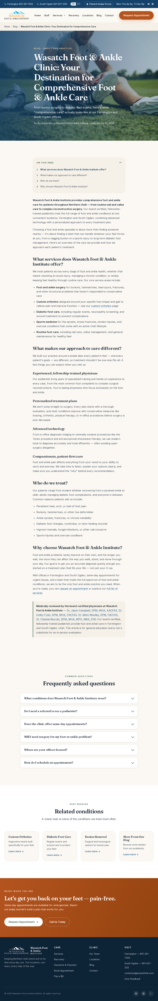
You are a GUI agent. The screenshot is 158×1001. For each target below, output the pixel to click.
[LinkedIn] (153, 4)
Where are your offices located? (45, 750)
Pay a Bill (58, 976)
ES (78, 4)
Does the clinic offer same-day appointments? (55, 724)
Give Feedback (132, 979)
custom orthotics (101, 305)
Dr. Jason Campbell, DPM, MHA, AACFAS (92, 610)
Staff (46, 15)
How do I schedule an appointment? (48, 762)
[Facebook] (149, 4)
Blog (99, 15)
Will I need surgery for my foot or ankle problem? (58, 737)
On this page (45, 163)
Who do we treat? (49, 180)
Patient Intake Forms (100, 4)
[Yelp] (151, 993)
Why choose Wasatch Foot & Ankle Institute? (64, 186)
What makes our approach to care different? (63, 175)
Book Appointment (64, 970)
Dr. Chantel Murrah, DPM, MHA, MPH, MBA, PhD (66, 619)
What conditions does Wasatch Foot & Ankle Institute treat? (65, 698)
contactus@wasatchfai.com (139, 973)
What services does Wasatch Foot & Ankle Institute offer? (73, 169)
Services (57, 15)
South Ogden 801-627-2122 (53, 4)
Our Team (94, 953)
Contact (109, 15)
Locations (87, 15)
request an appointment (74, 588)
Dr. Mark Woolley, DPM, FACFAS (98, 614)
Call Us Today (57, 921)
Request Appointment (136, 15)
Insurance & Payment (65, 965)
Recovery (74, 15)
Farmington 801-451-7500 (20, 4)
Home (37, 15)
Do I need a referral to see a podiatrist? (50, 711)
